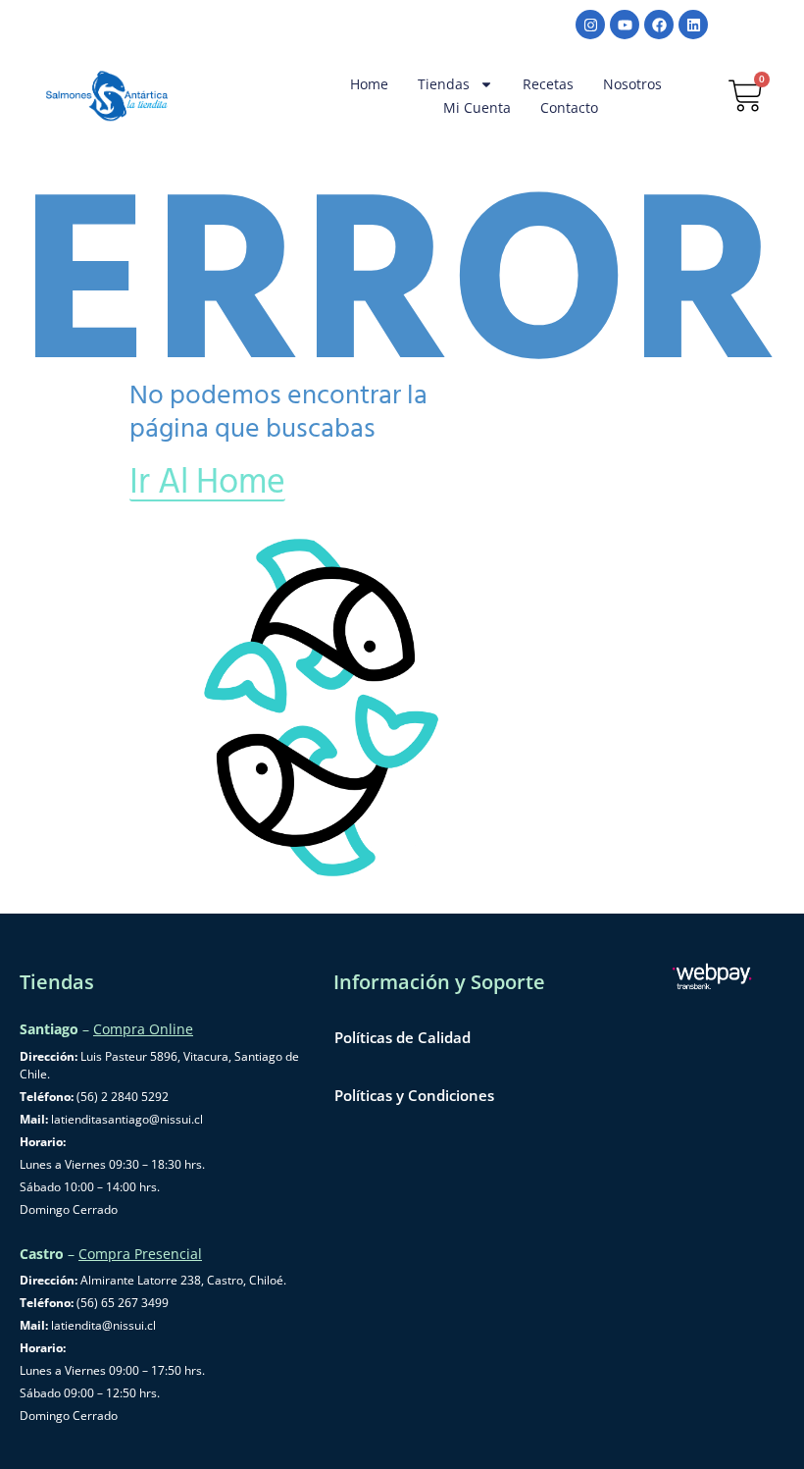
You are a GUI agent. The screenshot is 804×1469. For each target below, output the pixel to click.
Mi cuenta (477, 107)
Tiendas (444, 84)
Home (369, 84)
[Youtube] (624, 24)
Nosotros (632, 84)
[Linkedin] (693, 24)
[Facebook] (659, 24)
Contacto (569, 107)
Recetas (548, 84)
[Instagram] (590, 24)
